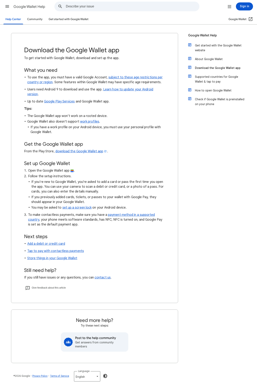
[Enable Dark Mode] (105, 376)
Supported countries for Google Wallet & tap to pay (216, 79)
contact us (103, 277)
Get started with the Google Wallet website (218, 48)
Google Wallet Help (29, 6)
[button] (7, 6)
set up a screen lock (77, 208)
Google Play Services (59, 101)
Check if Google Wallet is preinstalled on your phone (219, 101)
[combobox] (132, 6)
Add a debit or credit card (46, 244)
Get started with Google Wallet (68, 19)
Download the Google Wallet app (218, 68)
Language (84, 371)
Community (35, 19)
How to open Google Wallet (213, 90)
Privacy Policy (40, 375)
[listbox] (87, 376)
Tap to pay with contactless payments (55, 251)
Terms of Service (59, 375)
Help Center (13, 19)
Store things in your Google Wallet (52, 258)
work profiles (89, 122)
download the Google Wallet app (79, 151)
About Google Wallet (209, 59)
